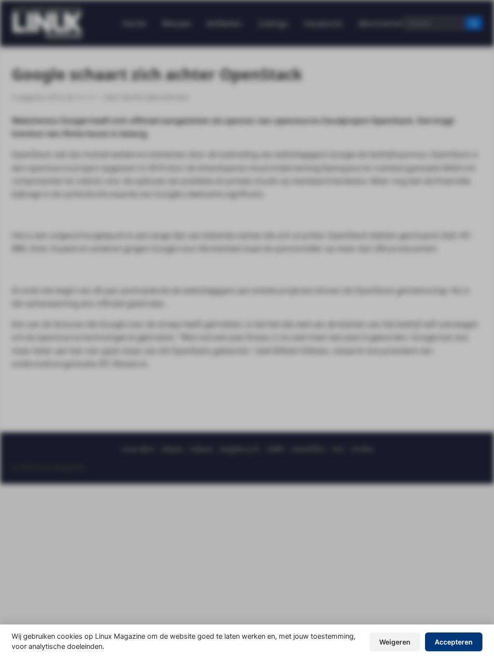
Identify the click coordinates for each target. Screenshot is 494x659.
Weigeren (395, 642)
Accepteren (454, 642)
